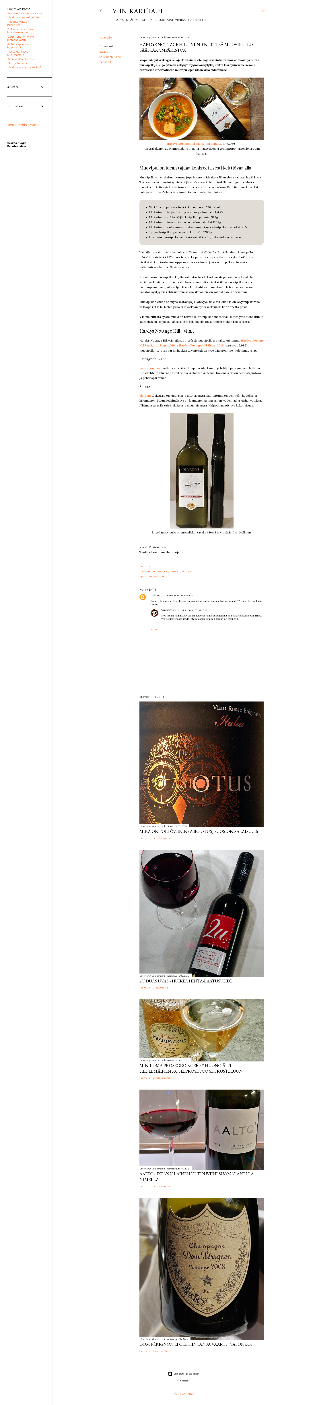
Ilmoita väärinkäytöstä (23, 125)
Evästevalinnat (183, 1394)
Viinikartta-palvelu (190, 20)
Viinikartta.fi (137, 11)
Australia (104, 52)
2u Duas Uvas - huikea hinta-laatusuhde (185, 981)
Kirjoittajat (164, 20)
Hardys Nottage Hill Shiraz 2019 (201, 345)
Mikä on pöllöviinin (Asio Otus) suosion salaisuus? (198, 831)
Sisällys (132, 20)
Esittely (147, 20)
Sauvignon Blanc (110, 57)
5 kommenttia (160, 1351)
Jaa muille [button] (105, 37)
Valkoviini (105, 61)
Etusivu (118, 20)
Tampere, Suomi (156, 576)
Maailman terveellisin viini (23, 17)
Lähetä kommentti (163, 838)
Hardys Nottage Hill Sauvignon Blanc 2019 (196, 143)
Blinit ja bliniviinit (17, 63)
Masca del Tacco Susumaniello (17, 53)
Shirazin (145, 395)
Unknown (156, 595)
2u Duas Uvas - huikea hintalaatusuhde (21, 31)
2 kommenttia (160, 987)
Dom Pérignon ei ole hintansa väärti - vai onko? (195, 1344)
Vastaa (154, 629)
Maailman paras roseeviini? (24, 67)
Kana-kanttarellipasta (20, 59)
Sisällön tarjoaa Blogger (186, 1373)
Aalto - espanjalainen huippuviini (20, 46)
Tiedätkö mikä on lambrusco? (18, 23)
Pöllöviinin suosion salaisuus (24, 13)
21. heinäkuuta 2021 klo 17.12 (192, 610)
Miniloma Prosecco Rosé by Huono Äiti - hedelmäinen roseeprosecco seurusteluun (191, 1068)
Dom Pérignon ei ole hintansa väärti (20, 38)
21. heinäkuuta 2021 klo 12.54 (179, 595)
